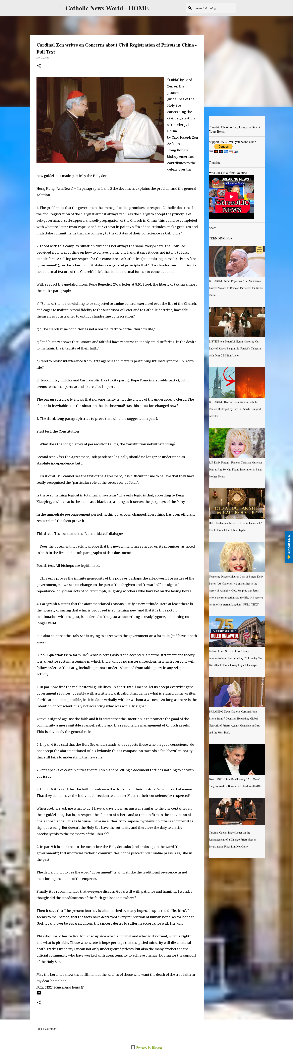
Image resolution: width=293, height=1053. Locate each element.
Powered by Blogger (149, 1047)
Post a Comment (46, 1028)
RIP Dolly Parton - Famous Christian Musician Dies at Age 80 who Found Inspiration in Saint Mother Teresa (235, 469)
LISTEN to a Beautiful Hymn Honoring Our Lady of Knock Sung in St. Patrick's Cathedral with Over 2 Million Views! (235, 348)
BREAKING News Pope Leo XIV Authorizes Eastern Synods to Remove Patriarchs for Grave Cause (236, 288)
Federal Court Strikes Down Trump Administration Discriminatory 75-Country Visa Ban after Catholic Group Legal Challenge (236, 658)
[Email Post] (38, 994)
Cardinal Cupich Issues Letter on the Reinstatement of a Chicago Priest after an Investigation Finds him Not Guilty (232, 839)
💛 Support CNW (289, 547)
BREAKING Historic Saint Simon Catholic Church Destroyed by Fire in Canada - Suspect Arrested (235, 409)
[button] (38, 66)
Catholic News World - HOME (107, 8)
